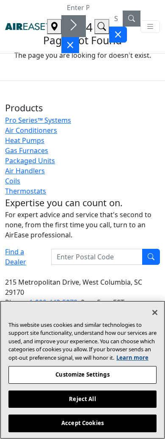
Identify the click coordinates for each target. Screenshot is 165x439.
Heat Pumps (24, 140)
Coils (12, 181)
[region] (82, 370)
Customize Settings (82, 374)
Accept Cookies (82, 423)
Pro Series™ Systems (38, 120)
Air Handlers (25, 170)
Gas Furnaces (26, 150)
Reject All (82, 399)
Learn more (132, 357)
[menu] (150, 26)
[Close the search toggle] (70, 45)
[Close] (155, 312)
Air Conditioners (31, 130)
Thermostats (25, 191)
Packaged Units (30, 160)
